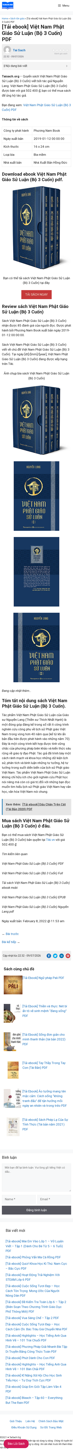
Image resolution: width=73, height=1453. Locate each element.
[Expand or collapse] (66, 66)
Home (5, 18)
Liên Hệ (30, 1421)
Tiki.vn (50, 840)
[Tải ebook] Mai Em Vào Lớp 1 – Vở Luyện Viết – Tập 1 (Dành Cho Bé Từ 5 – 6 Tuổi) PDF (34, 1246)
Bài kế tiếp (9, 942)
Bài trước (12, 934)
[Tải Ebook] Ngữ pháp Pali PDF (43, 978)
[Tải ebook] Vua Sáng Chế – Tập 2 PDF (32, 1318)
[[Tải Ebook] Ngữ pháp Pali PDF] (13, 992)
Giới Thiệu (16, 1421)
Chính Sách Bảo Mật (51, 1421)
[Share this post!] (49, 957)
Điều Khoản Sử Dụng (23, 1427)
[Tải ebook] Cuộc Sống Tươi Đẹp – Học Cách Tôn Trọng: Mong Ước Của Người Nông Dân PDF (33, 1290)
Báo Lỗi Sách (16, 1443)
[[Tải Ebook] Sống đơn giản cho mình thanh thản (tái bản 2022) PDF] (13, 1048)
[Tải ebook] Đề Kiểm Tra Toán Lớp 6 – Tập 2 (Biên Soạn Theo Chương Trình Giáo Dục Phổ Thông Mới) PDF (36, 1306)
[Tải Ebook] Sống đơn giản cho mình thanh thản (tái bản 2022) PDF (44, 1039)
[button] (36, 294)
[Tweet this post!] (55, 957)
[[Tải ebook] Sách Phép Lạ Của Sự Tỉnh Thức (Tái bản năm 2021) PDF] (13, 1133)
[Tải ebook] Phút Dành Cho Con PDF (30, 1358)
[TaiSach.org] (7, 5)
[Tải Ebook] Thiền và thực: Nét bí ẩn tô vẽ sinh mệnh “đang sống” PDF (44, 1011)
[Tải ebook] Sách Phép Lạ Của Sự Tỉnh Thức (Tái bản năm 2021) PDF (45, 1124)
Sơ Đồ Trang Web (51, 1427)
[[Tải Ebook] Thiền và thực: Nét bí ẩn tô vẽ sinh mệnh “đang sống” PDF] (13, 1020)
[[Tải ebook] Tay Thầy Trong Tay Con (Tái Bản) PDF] (13, 1077)
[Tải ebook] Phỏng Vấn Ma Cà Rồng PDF (33, 1257)
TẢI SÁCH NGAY (36, 294)
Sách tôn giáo (17, 18)
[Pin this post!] (68, 957)
